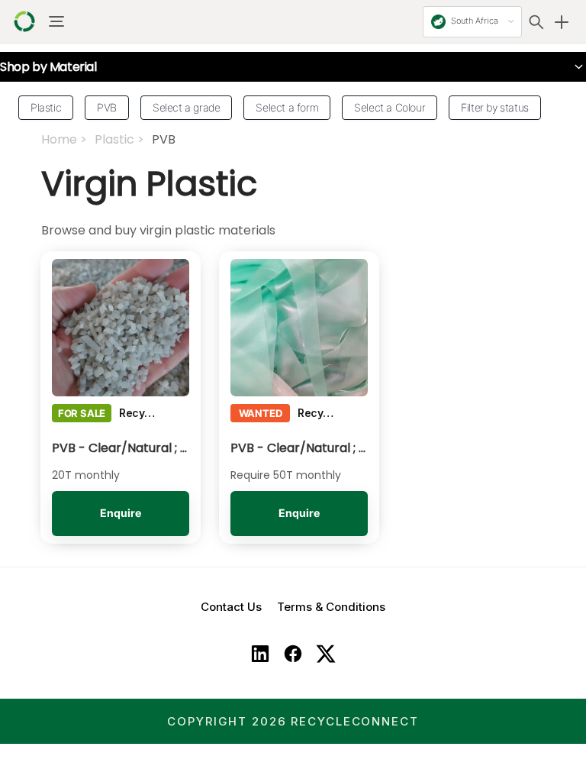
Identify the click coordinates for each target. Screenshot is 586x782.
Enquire (120, 512)
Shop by (48, 67)
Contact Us (231, 606)
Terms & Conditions (331, 606)
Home (59, 139)
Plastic (114, 139)
